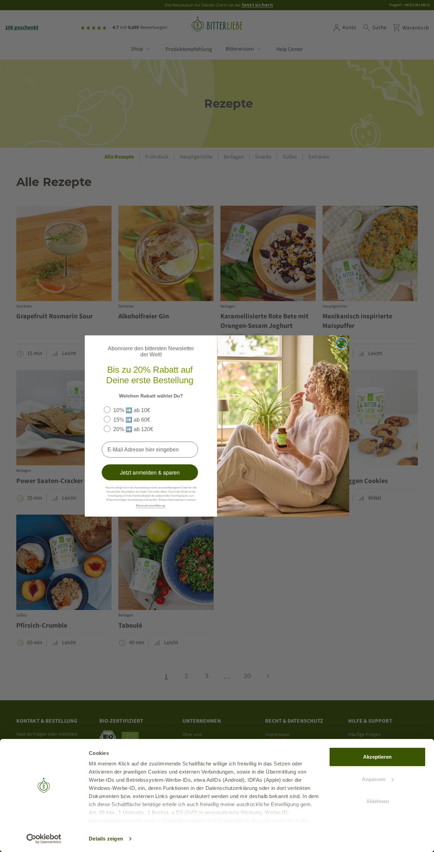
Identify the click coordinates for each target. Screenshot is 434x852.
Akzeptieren (377, 757)
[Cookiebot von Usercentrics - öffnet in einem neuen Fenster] (44, 839)
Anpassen (374, 779)
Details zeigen (106, 838)
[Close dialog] (341, 343)
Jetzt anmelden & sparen (150, 472)
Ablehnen (377, 801)
